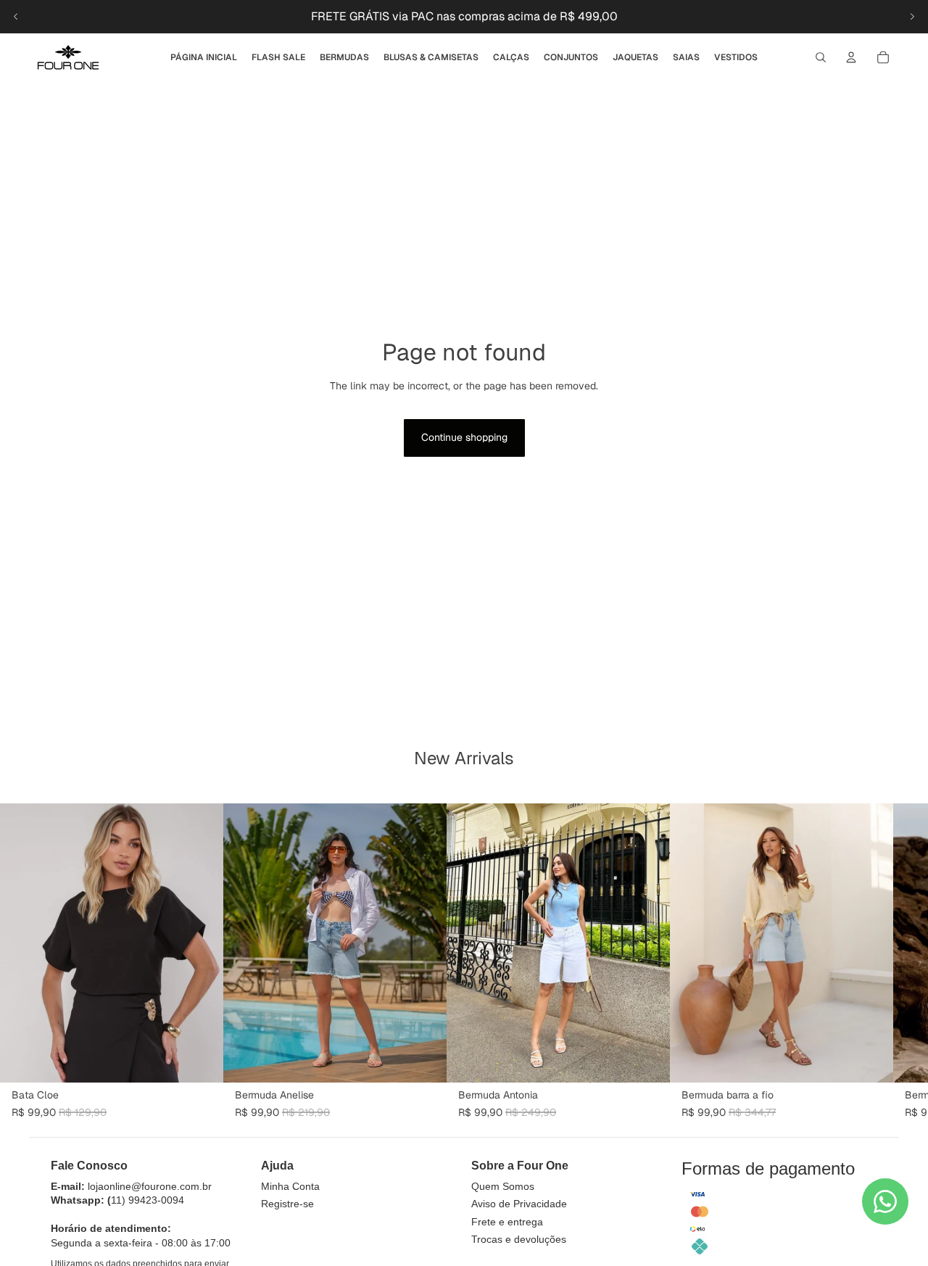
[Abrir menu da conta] (851, 57)
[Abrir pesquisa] (821, 57)
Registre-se (287, 1203)
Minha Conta (290, 1186)
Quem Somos (502, 1186)
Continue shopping (464, 437)
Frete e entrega (507, 1222)
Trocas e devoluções (518, 1239)
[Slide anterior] (16, 17)
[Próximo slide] (912, 17)
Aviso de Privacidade (519, 1203)
